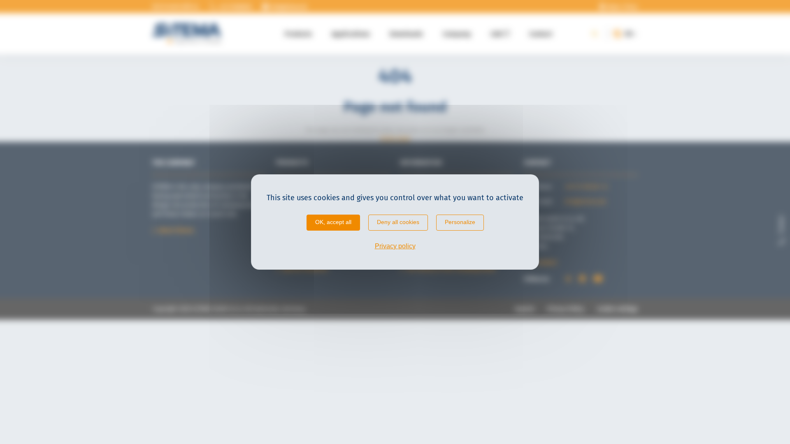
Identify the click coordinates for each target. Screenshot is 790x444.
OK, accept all (333, 222)
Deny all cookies (398, 222)
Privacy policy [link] (395, 246)
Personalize (460, 222)
